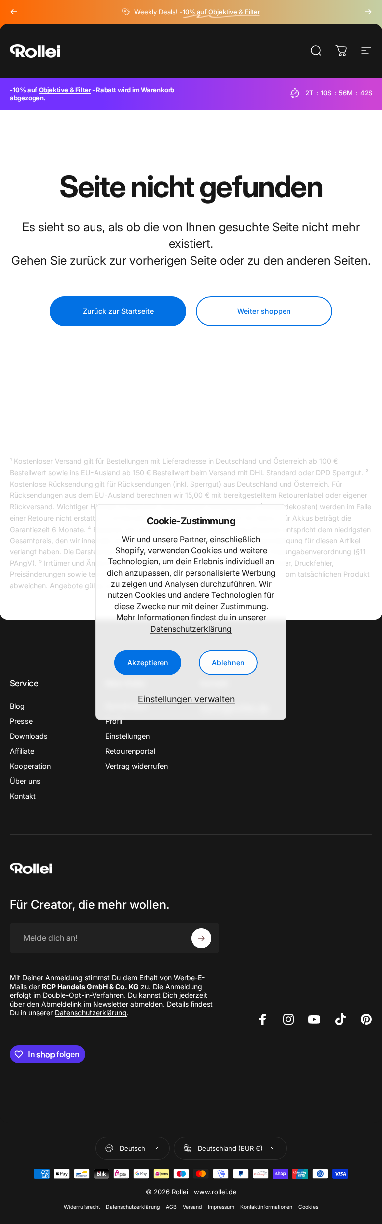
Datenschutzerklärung (191, 628)
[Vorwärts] (368, 12)
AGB (171, 1207)
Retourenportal (130, 751)
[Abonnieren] (201, 938)
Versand (192, 1207)
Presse (21, 721)
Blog (17, 706)
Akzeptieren (147, 662)
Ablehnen (228, 662)
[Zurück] (14, 12)
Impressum (221, 1207)
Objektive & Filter (65, 90)
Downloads (29, 736)
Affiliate (22, 751)
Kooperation (30, 766)
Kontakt (23, 796)
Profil (113, 721)
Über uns (25, 781)
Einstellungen (127, 736)
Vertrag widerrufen (136, 766)
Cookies (308, 1207)
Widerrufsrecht (82, 1207)
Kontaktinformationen (266, 1207)
